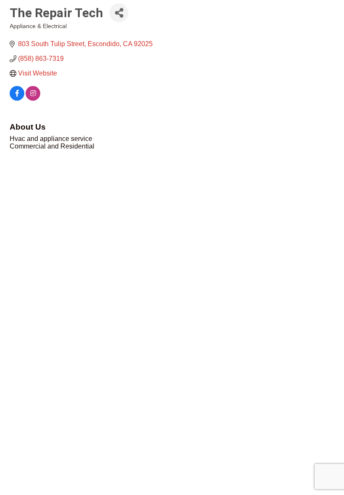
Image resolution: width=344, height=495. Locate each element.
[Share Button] (118, 12)
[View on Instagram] (33, 98)
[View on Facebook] (17, 98)
